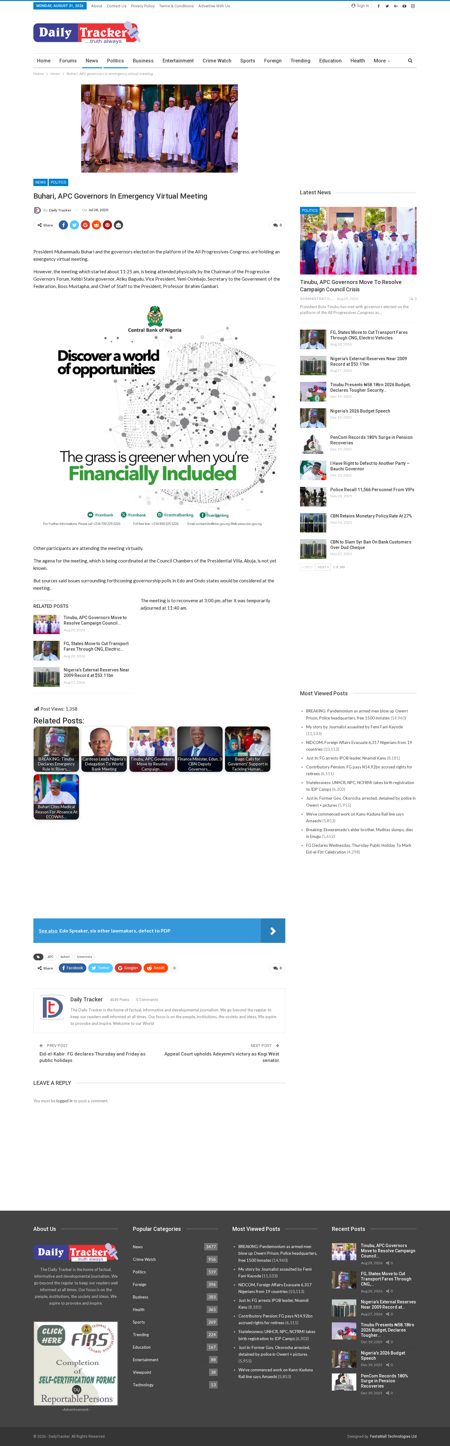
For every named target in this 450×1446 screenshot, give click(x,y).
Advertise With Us (214, 6)
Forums (68, 61)
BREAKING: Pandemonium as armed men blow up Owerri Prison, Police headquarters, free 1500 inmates (277, 1253)
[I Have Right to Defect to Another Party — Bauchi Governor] (313, 470)
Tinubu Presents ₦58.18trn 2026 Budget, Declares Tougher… (387, 1330)
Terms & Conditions (176, 6)
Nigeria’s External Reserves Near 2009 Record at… (388, 1304)
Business (143, 61)
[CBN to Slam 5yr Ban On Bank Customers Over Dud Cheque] (313, 549)
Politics (115, 61)
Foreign (273, 61)
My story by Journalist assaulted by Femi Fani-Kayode (354, 726)
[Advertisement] (305, 31)
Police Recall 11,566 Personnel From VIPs (372, 489)
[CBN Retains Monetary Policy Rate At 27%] (313, 523)
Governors (84, 956)
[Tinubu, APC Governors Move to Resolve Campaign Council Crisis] (46, 624)
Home (44, 61)
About (96, 6)
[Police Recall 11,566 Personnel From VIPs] (313, 496)
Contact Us (116, 6)
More (380, 61)
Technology (143, 1384)
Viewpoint (142, 1372)
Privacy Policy (143, 6)
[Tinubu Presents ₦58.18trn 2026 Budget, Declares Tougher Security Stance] (313, 392)
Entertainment (178, 61)
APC (51, 956)
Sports (247, 61)
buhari (65, 956)
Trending (300, 61)
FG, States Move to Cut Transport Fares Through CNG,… (386, 1279)
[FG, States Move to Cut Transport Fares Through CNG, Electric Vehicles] (46, 650)
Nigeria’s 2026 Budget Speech (360, 411)
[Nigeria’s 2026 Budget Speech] (313, 418)
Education (330, 61)
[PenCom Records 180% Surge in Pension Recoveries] (313, 444)
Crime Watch (217, 61)
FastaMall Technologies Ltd (393, 1436)
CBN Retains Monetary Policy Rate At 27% (371, 516)
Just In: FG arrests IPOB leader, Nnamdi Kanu (346, 758)
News (92, 61)
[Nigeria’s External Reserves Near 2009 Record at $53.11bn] (46, 677)
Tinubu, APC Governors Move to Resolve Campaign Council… (388, 1250)
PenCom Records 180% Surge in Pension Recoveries (384, 1381)
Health (358, 61)
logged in (64, 1100)
